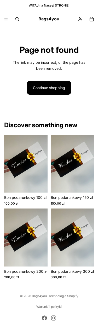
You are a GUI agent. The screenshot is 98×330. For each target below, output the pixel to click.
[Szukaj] (17, 19)
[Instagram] (53, 318)
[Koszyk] (91, 19)
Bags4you (39, 296)
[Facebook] (44, 318)
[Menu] (6, 19)
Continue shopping (49, 87)
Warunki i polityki (49, 307)
